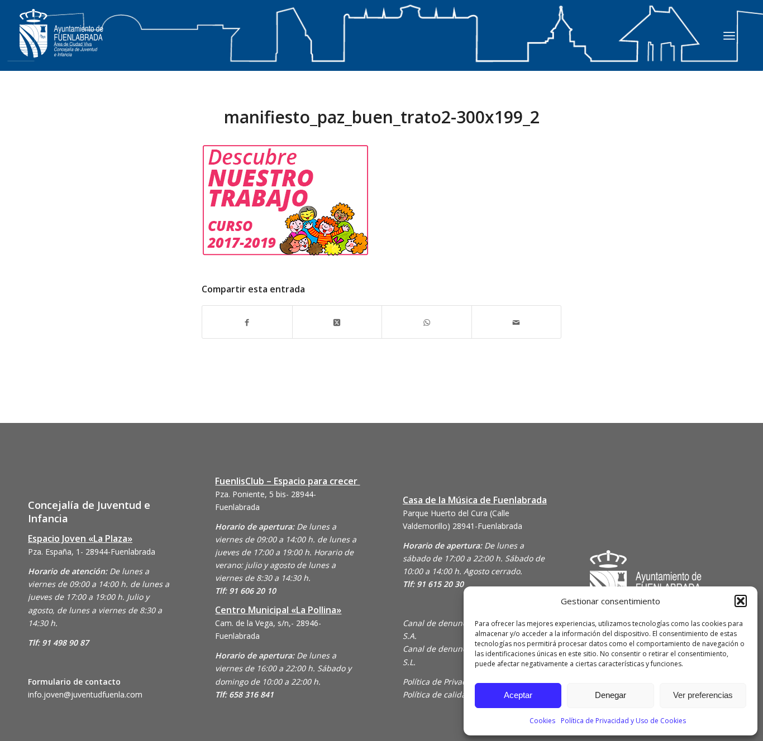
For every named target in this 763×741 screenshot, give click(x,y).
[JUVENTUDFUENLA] (61, 44)
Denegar (610, 695)
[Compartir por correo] (516, 322)
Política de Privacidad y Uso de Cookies (623, 720)
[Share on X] (337, 322)
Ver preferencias (703, 695)
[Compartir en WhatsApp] (426, 322)
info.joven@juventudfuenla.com (85, 694)
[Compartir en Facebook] (247, 322)
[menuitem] (729, 35)
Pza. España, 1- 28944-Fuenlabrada (91, 551)
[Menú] (729, 35)
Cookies (542, 720)
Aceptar (518, 695)
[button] (740, 601)
